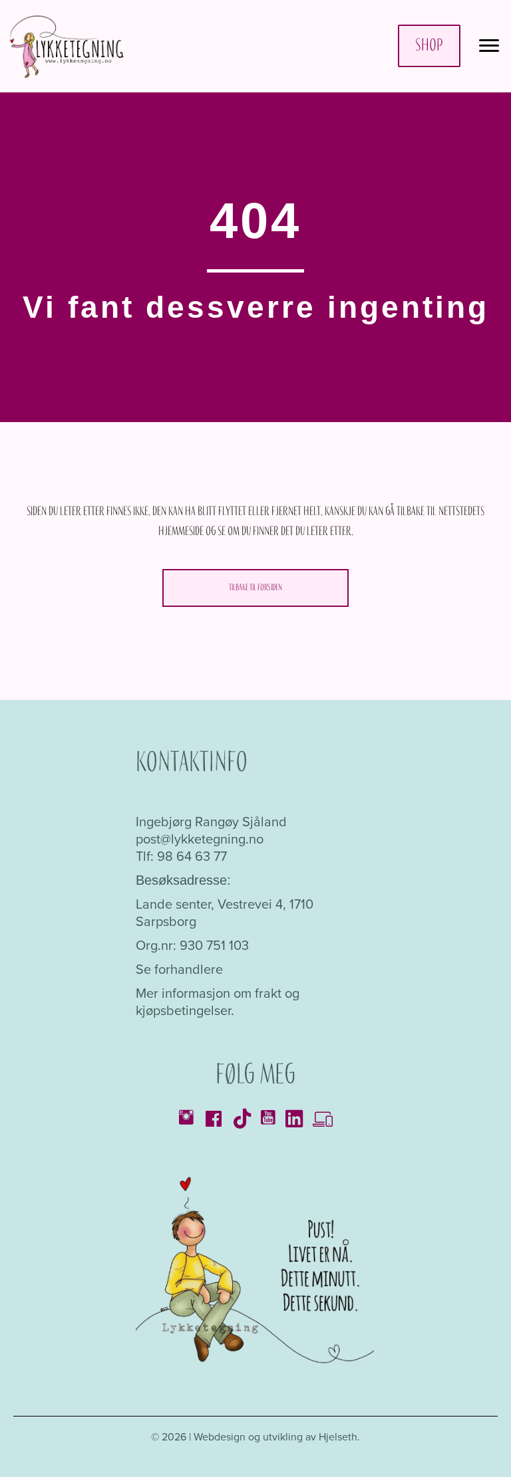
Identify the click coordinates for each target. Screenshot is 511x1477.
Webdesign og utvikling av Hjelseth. (277, 1436)
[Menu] (489, 46)
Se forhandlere (179, 968)
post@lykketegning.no (199, 838)
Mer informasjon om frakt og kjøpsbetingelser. (217, 1001)
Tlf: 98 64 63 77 (181, 855)
